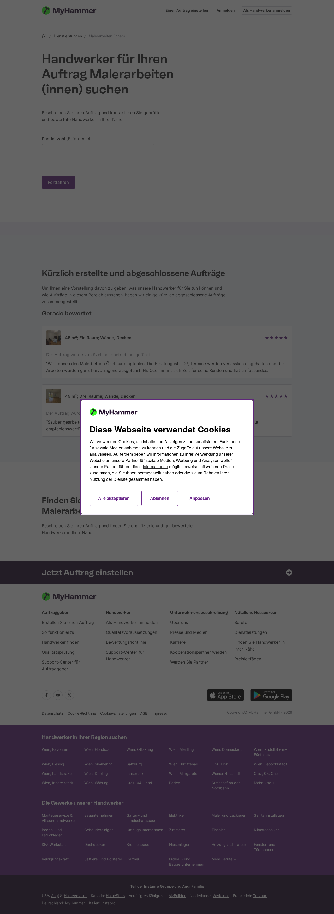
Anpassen (199, 498)
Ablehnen (159, 498)
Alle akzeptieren (114, 498)
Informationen (155, 467)
